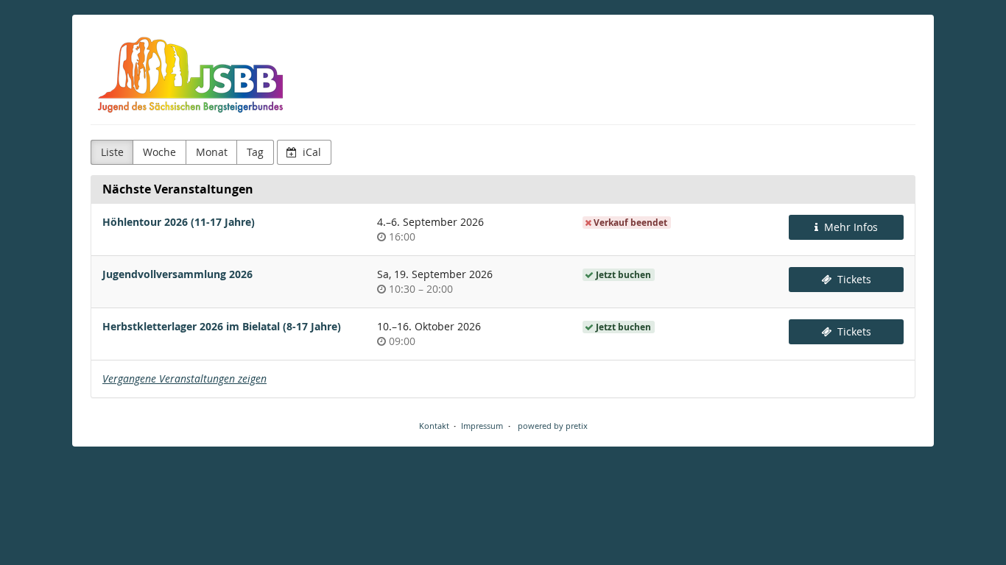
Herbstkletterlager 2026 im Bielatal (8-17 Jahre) (221, 326)
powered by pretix (553, 425)
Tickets (852, 279)
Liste (112, 152)
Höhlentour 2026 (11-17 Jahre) (178, 222)
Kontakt (434, 425)
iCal (310, 152)
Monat (212, 152)
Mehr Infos (849, 227)
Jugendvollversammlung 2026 (177, 274)
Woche (159, 152)
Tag (255, 152)
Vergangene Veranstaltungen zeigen (184, 378)
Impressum (482, 425)
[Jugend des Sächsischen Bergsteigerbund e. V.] (191, 73)
